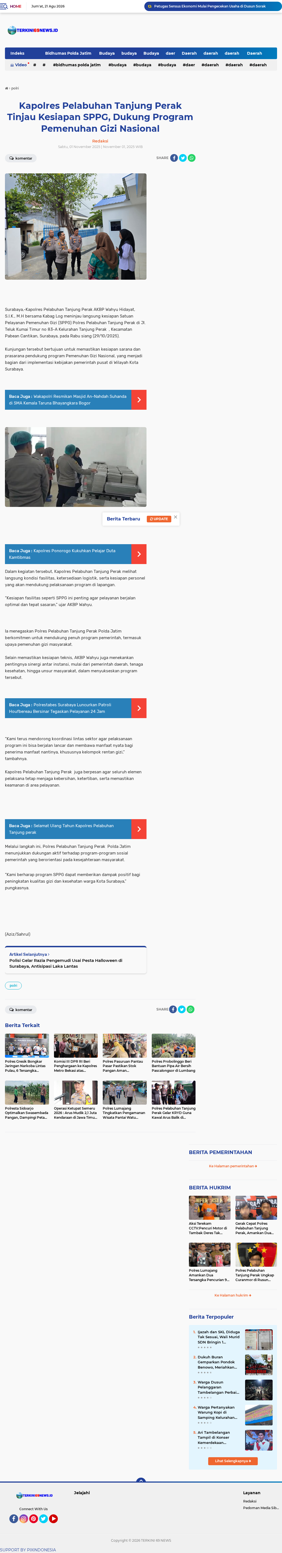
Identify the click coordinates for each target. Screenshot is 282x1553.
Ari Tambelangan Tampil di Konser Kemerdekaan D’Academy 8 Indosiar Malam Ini (218, 1437)
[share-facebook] (174, 158)
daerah (211, 53)
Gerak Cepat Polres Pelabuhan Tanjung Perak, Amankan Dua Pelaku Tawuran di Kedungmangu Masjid (253, 1228)
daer (170, 53)
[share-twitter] (183, 158)
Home (15, 6)
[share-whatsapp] (192, 158)
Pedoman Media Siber (261, 1508)
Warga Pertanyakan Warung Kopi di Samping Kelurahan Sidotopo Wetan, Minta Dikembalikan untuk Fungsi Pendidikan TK (219, 1412)
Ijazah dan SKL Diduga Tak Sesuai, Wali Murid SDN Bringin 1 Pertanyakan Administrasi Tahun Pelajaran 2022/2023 (219, 1337)
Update (160, 519)
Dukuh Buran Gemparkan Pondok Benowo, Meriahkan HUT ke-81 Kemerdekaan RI (216, 1362)
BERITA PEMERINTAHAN (220, 1152)
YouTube (57, 1525)
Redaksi (249, 1501)
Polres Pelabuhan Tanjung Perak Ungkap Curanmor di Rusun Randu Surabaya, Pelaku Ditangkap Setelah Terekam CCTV (255, 1275)
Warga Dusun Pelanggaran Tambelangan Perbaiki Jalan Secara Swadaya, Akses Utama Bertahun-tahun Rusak (219, 1387)
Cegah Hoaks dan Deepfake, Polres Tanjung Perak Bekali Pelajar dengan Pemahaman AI (215, 6)
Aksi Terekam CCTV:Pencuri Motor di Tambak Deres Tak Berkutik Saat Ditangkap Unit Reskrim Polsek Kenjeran (209, 1228)
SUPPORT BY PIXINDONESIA (28, 1549)
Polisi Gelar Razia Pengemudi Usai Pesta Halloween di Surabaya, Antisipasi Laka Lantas (65, 963)
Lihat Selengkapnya (232, 1461)
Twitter (46, 1525)
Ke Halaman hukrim (232, 1295)
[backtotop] (141, 1483)
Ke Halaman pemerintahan (232, 1166)
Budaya (107, 53)
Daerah (189, 53)
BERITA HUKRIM (210, 1188)
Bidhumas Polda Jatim (69, 53)
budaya (129, 53)
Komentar (23, 1010)
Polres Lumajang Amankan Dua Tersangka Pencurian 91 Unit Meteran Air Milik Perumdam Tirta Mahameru (208, 1275)
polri (13, 985)
